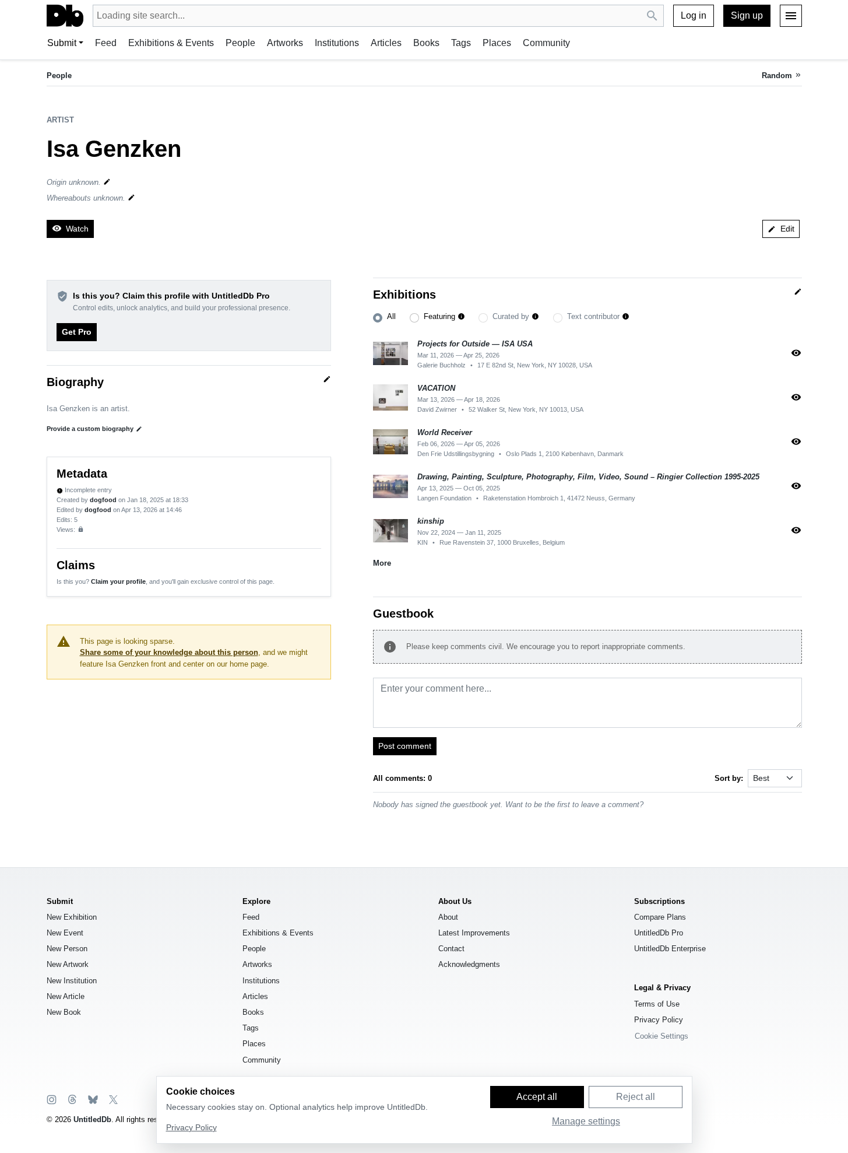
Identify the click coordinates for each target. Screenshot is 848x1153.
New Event (65, 932)
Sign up (747, 15)
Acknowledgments (469, 964)
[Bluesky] (92, 1099)
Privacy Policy (658, 1019)
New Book (64, 1012)
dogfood (103, 499)
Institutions (337, 43)
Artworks (285, 43)
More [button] (382, 563)
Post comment (404, 746)
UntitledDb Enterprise (670, 948)
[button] (461, 317)
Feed (106, 43)
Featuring (439, 316)
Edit (781, 228)
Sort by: (729, 778)
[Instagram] (52, 1099)
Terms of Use (657, 1004)
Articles (386, 43)
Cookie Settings (661, 1036)
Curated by (510, 316)
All (391, 316)
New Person (67, 948)
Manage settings (586, 1121)
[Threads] (71, 1099)
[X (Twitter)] (112, 1099)
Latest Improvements (474, 932)
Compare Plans (660, 917)
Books (426, 43)
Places (497, 43)
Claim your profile (118, 581)
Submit (61, 43)
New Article (66, 996)
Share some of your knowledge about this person (169, 652)
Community (546, 43)
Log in (693, 15)
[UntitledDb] (65, 16)
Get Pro (77, 332)
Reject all (635, 1097)
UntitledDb (92, 1119)
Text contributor (593, 316)
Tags (461, 43)
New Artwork (68, 964)
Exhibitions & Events (171, 43)
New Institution (72, 980)
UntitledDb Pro (658, 932)
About (448, 917)
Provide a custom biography (94, 428)
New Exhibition (72, 917)
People (240, 43)
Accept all (536, 1097)
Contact (451, 948)
